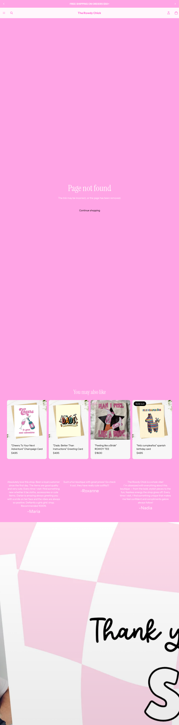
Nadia (146, 507)
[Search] (11, 13)
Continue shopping (89, 210)
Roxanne (90, 490)
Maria (34, 511)
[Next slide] (175, 4)
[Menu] (4, 13)
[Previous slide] (4, 4)
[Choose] (125, 434)
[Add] (41, 434)
